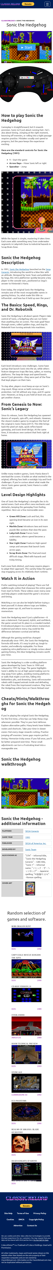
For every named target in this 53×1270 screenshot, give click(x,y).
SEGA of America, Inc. (35, 843)
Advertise (18, 1225)
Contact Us (32, 1225)
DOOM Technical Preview (25, 1044)
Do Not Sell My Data (40, 1240)
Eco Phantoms (19, 1101)
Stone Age (17, 1072)
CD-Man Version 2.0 (21, 986)
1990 (39, 980)
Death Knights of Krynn (24, 1161)
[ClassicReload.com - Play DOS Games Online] (10, 4)
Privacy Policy (39, 1213)
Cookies (10, 1219)
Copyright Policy (36, 1219)
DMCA (21, 1219)
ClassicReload (8, 20)
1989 (39, 1009)
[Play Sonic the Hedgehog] (26, 62)
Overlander (18, 1015)
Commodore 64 (19, 1095)
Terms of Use (23, 1213)
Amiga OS (16, 1037)
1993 (39, 1066)
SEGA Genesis (32, 831)
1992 (39, 949)
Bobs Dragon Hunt (21, 926)
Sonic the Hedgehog (19, 269)
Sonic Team (30, 849)
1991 (27, 837)
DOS (14, 949)
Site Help (8, 1213)
